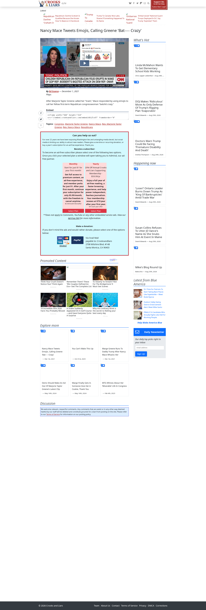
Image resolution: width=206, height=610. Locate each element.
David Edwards (140, 115)
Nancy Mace (95, 123)
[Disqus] (84, 503)
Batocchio (139, 271)
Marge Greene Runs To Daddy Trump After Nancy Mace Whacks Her (114, 351)
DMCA (151, 605)
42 (102, 331)
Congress (59, 123)
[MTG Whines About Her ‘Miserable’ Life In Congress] (115, 372)
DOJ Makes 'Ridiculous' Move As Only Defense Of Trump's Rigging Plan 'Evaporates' (149, 106)
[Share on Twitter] (41, 119)
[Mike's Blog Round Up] (150, 255)
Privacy (142, 605)
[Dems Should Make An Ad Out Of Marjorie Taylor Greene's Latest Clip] (54, 372)
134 (136, 46)
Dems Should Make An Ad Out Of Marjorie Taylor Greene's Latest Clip (54, 386)
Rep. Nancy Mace (71, 127)
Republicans (87, 127)
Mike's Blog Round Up (148, 267)
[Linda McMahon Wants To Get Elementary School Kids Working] (150, 53)
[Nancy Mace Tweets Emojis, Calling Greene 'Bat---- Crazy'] (54, 337)
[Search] (148, 3)
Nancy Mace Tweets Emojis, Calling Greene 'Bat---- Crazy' (91, 30)
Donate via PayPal (77, 240)
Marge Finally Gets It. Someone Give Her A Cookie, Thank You (81, 386)
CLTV (64, 3)
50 (42, 331)
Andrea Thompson (142, 155)
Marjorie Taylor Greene (76, 123)
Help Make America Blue (149, 322)
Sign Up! (141, 354)
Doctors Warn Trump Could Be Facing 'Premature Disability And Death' (148, 145)
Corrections (161, 605)
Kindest (63, 245)
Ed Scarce (54, 91)
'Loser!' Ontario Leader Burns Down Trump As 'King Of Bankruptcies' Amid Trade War (149, 192)
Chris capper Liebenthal (144, 76)
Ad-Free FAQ (74, 218)
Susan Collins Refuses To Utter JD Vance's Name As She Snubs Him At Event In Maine (148, 232)
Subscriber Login (159, 7)
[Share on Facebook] (41, 113)
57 (42, 365)
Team (96, 605)
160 (136, 121)
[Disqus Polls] (84, 446)
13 (135, 82)
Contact (116, 605)
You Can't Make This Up (82, 348)
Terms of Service (53, 414)
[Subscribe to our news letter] (144, 3)
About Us (105, 605)
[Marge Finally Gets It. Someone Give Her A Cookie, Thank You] (84, 372)
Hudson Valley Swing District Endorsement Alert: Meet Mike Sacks (153, 304)
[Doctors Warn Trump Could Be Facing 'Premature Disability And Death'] (150, 129)
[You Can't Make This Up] (84, 337)
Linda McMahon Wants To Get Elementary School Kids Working (149, 68)
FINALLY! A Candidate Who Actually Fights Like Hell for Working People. (155, 315)
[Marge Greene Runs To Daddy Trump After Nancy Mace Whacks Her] (115, 337)
